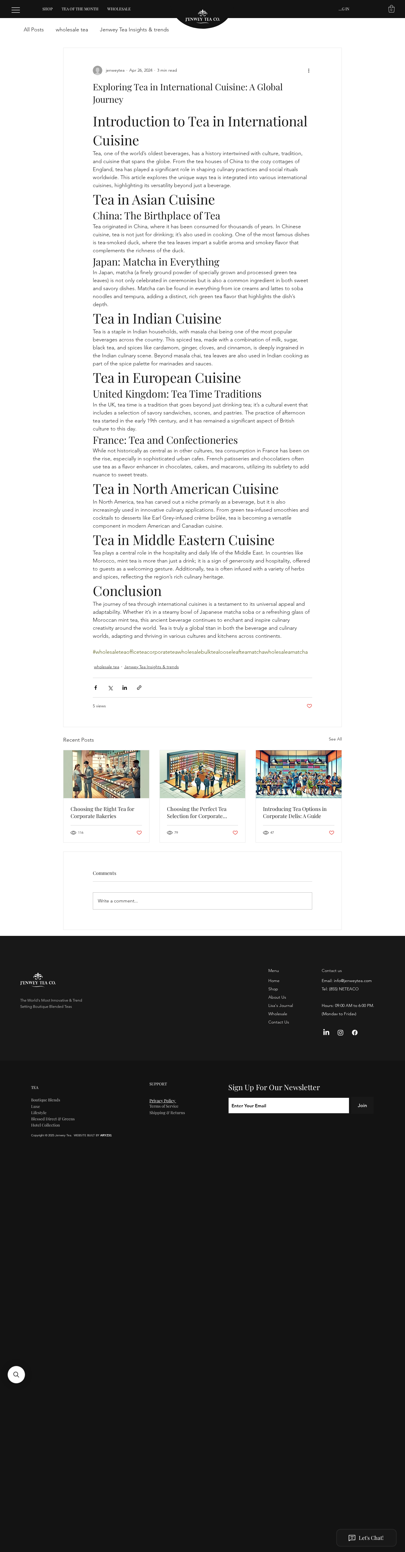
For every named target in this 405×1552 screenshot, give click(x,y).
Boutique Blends (45, 1099)
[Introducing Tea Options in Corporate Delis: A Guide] (299, 774)
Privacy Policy (162, 1100)
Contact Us (278, 1022)
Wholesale (277, 1013)
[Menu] (16, 10)
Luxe (35, 1106)
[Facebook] (354, 1032)
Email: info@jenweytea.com (347, 980)
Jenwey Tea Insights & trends (134, 29)
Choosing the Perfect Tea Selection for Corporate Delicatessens (197, 812)
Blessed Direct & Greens (53, 1118)
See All (335, 739)
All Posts (34, 29)
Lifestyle (39, 1112)
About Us (277, 997)
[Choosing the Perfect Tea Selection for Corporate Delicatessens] (202, 774)
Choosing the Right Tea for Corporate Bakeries (102, 812)
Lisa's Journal (280, 1005)
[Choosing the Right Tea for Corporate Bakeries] (106, 774)
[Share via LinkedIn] (124, 687)
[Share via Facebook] (95, 687)
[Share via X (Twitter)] (110, 687)
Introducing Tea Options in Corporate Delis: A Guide (295, 812)
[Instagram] (340, 1032)
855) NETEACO (344, 989)
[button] (391, 8)
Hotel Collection (45, 1124)
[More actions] (308, 70)
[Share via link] (139, 687)
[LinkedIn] (326, 1032)
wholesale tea (72, 29)
